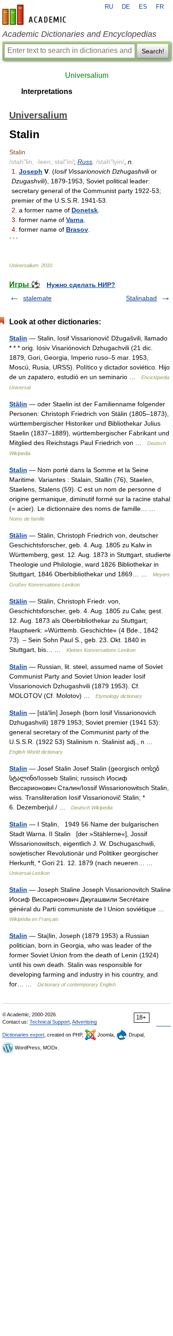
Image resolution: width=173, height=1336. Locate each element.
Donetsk (85, 210)
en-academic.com (35, 15)
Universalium (86, 75)
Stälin (18, 404)
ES (143, 7)
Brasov (77, 229)
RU (109, 7)
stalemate (37, 298)
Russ (85, 161)
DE (126, 7)
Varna (75, 219)
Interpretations (46, 91)
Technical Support (50, 1022)
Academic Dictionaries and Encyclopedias (79, 34)
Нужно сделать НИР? (81, 284)
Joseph (30, 171)
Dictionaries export (23, 1034)
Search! (153, 51)
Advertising (84, 1022)
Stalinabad (141, 298)
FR (160, 7)
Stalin (18, 338)
